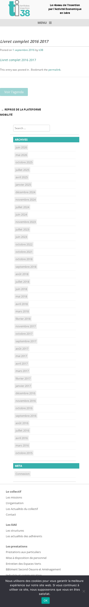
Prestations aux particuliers (23, 552)
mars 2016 (22, 445)
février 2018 (23, 319)
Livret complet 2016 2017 (18, 60)
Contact (11, 514)
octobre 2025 (24, 162)
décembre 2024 (25, 192)
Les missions (14, 497)
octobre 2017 (24, 334)
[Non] (83, 591)
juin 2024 (21, 214)
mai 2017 (21, 356)
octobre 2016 (24, 408)
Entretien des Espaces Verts (23, 564)
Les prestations (16, 546)
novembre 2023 (26, 222)
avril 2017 (22, 363)
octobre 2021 (24, 252)
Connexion (23, 474)
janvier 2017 (23, 386)
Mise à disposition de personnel (26, 558)
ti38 (41, 50)
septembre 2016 (26, 416)
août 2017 (22, 349)
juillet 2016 (22, 430)
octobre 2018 (24, 259)
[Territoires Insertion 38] (19, 15)
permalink (54, 69)
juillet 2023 (22, 229)
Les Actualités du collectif (22, 509)
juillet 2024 (22, 207)
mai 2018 (21, 296)
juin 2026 (21, 147)
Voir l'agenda (14, 92)
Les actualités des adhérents (24, 536)
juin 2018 (21, 289)
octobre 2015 (24, 453)
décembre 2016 (25, 393)
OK (46, 600)
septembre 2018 (26, 267)
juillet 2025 (22, 170)
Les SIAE (11, 525)
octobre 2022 (24, 244)
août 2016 (22, 423)
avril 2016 (22, 438)
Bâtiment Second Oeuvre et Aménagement (33, 569)
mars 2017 (22, 371)
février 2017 (23, 378)
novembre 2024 (26, 199)
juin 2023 (21, 237)
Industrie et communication (24, 575)
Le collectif (13, 491)
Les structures (15, 530)
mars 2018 (22, 311)
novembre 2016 (26, 401)
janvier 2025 (23, 185)
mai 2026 (21, 155)
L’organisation (15, 503)
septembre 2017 (26, 341)
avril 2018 (22, 304)
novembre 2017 (26, 326)
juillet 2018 (22, 282)
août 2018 (22, 274)
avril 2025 (22, 177)
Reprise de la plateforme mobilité (20, 112)
